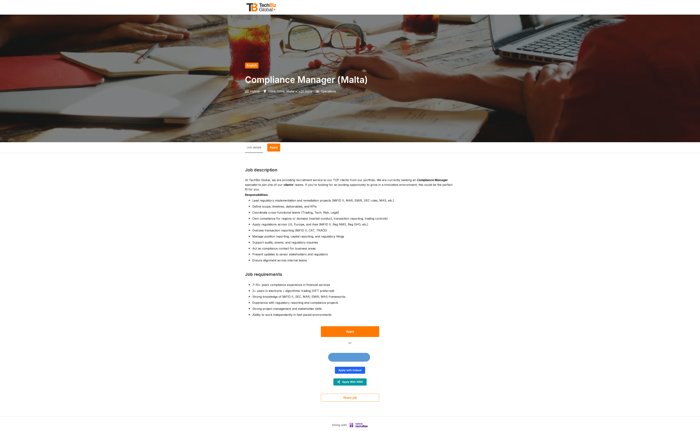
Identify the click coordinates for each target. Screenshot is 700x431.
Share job (350, 397)
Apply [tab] (274, 147)
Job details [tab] (253, 147)
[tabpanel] (350, 284)
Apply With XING (352, 381)
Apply (350, 331)
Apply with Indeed (350, 370)
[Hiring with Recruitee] (350, 425)
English (252, 65)
